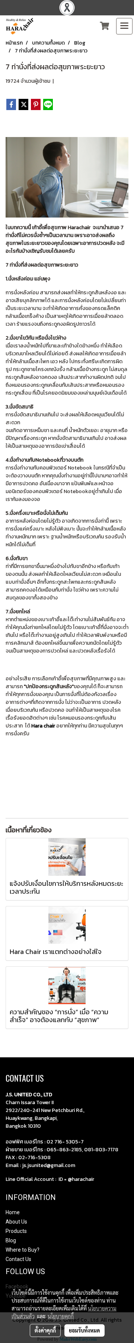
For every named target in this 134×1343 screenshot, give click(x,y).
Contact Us (18, 1259)
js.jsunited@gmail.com (48, 1165)
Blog (11, 1240)
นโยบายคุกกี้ (61, 1316)
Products (16, 1231)
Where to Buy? (22, 1250)
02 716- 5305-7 (65, 1142)
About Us (16, 1222)
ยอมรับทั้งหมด (84, 1330)
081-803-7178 (101, 1150)
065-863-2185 (64, 1150)
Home (13, 1212)
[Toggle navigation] (124, 26)
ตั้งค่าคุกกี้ (45, 1330)
